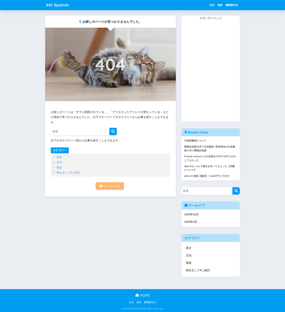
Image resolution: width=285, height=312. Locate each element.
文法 (211, 5)
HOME (144, 295)
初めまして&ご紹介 (68, 172)
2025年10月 (191, 214)
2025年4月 (190, 221)
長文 (59, 157)
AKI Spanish (57, 5)
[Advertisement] (206, 70)
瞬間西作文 (232, 5)
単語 (220, 5)
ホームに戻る (111, 186)
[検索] (113, 131)
